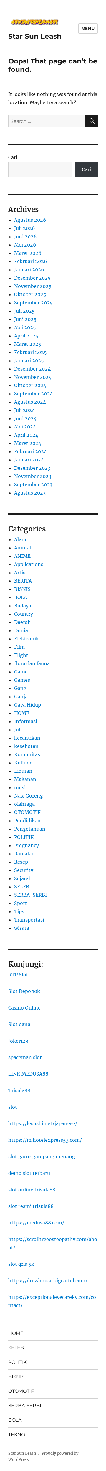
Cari (12, 157)
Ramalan (24, 854)
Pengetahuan (29, 829)
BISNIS (22, 589)
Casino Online (24, 1008)
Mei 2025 (25, 327)
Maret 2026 (28, 253)
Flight (21, 655)
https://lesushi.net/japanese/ (42, 1123)
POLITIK (24, 837)
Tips (19, 911)
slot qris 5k (21, 1264)
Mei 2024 (25, 427)
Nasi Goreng (28, 796)
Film (19, 647)
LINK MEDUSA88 (28, 1074)
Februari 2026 (30, 261)
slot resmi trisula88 (31, 1206)
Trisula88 (19, 1090)
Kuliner (23, 763)
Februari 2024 (30, 451)
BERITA (23, 581)
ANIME (22, 556)
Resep (21, 862)
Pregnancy (26, 845)
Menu (88, 28)
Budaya (22, 606)
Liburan (23, 771)
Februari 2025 (30, 352)
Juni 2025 (25, 319)
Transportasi (29, 920)
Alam (20, 539)
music (21, 787)
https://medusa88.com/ (36, 1223)
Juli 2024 (24, 410)
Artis (19, 572)
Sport (20, 903)
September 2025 (33, 303)
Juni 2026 (25, 236)
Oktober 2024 (30, 385)
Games (22, 680)
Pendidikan (27, 820)
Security (23, 870)
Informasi (25, 721)
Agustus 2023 (30, 493)
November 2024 (33, 377)
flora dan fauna (32, 663)
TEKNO (16, 1434)
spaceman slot (25, 1057)
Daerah (22, 622)
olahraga (24, 804)
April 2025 (26, 336)
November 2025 (33, 286)
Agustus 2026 (30, 220)
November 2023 (32, 476)
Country (23, 614)
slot (12, 1107)
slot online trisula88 (31, 1190)
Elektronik (26, 639)
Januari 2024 (29, 460)
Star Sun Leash (35, 36)
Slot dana (19, 1024)
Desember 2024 (32, 369)
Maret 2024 (27, 443)
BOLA (20, 597)
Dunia (21, 630)
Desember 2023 (32, 468)
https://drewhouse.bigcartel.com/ (47, 1281)
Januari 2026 (29, 270)
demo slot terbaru (29, 1173)
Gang (20, 688)
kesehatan (26, 746)
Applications (28, 564)
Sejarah (23, 878)
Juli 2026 (24, 228)
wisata (21, 928)
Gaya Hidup (27, 705)
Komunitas (27, 754)
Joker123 (18, 1041)
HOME (21, 713)
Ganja (21, 696)
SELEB (21, 887)
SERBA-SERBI (30, 895)
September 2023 (33, 484)
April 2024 (26, 435)
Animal (22, 548)
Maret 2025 (27, 344)
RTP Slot (18, 975)
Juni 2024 (25, 418)
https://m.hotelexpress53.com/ (45, 1140)
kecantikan (27, 738)
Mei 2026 (25, 245)
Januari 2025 (29, 360)
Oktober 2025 (30, 294)
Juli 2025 (24, 311)
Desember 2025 (32, 278)
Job (18, 730)
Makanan (25, 779)
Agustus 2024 (30, 402)
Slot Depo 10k (24, 991)
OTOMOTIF (27, 812)
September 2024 (33, 394)
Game (21, 672)
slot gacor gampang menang (41, 1156)
